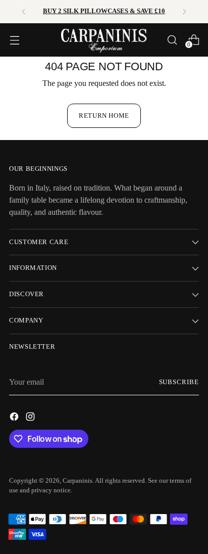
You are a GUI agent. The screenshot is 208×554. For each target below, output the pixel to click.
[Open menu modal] (14, 39)
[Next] (184, 11)
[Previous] (24, 11)
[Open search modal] (172, 39)
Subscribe (179, 382)
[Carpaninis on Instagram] (31, 418)
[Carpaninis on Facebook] (15, 418)
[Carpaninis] (104, 40)
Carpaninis (77, 480)
